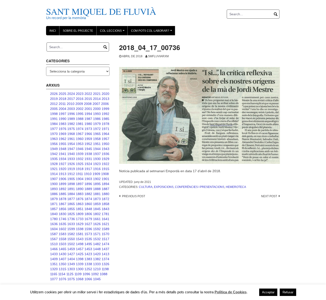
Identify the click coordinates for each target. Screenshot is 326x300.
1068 (80, 279)
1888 (97, 189)
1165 (53, 274)
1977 (54, 129)
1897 (80, 184)
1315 (62, 269)
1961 (71, 139)
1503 (62, 244)
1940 (71, 154)
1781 (105, 214)
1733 (80, 219)
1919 (71, 169)
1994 (88, 114)
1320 (54, 269)
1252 (88, 269)
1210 (97, 269)
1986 (97, 119)
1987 (88, 119)
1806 (88, 214)
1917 (88, 169)
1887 (105, 189)
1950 (105, 144)
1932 (80, 159)
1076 (62, 279)
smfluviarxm (158, 56)
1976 (62, 129)
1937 (97, 154)
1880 (105, 194)
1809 (80, 214)
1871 (54, 204)
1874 (88, 199)
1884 (71, 194)
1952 (88, 144)
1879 (54, 199)
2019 (54, 99)
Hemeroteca (236, 187)
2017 (71, 99)
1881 (97, 194)
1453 (88, 249)
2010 (70, 104)
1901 (105, 179)
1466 (54, 249)
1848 (88, 209)
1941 (62, 154)
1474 (105, 244)
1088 (103, 274)
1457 (80, 249)
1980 (88, 124)
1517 (105, 239)
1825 (71, 214)
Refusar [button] (288, 292)
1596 (88, 229)
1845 (97, 209)
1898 (71, 184)
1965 (97, 134)
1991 (54, 119)
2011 (62, 104)
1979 (97, 124)
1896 (88, 184)
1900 (54, 184)
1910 (88, 174)
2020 (105, 94)
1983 (62, 124)
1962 (62, 139)
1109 (78, 274)
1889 (88, 189)
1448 (97, 249)
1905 (71, 179)
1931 (88, 159)
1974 (80, 129)
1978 (105, 124)
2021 (97, 94)
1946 (80, 149)
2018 (62, 99)
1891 (71, 189)
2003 (71, 109)
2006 (105, 104)
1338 (88, 264)
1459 (71, 249)
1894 (105, 184)
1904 (80, 179)
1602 (62, 229)
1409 (54, 259)
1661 (97, 219)
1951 (97, 144)
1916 (97, 169)
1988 (80, 119)
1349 (71, 264)
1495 (88, 244)
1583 (62, 234)
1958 (97, 139)
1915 (105, 169)
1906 (62, 179)
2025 (62, 94)
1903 (88, 179)
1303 (71, 269)
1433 (54, 254)
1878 (62, 199)
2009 (79, 104)
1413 (105, 254)
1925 (80, 164)
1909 (96, 174)
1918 (80, 169)
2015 (88, 99)
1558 (62, 239)
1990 (62, 119)
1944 (97, 149)
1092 (95, 274)
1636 (54, 224)
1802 (97, 214)
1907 (54, 179)
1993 (97, 114)
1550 (71, 239)
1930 (97, 159)
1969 (62, 134)
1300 (80, 269)
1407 (62, 259)
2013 (105, 99)
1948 (62, 149)
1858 (105, 204)
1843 (105, 209)
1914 (54, 174)
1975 (71, 129)
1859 (97, 204)
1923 (97, 164)
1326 (105, 264)
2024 (71, 94)
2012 (54, 104)
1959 (88, 139)
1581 (80, 234)
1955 (62, 144)
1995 (80, 114)
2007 (96, 104)
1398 (80, 259)
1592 (97, 229)
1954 (71, 144)
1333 (97, 264)
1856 (62, 209)
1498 (80, 244)
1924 (88, 164)
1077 (54, 279)
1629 (80, 224)
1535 (88, 239)
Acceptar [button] (268, 292)
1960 (80, 139)
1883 (80, 194)
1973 (88, 129)
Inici (52, 30)
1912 (71, 174)
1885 (62, 194)
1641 (105, 219)
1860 (88, 204)
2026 (54, 94)
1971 (105, 129)
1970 (54, 134)
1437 (105, 249)
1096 (86, 274)
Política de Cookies (231, 292)
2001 (88, 109)
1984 (54, 124)
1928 (54, 164)
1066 (88, 279)
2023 (80, 94)
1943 (105, 149)
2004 (62, 109)
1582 (71, 234)
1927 (62, 164)
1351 (54, 264)
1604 (54, 229)
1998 (54, 114)
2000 (97, 109)
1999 (105, 109)
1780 (54, 219)
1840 (54, 214)
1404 (71, 259)
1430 (62, 254)
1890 (80, 189)
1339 (80, 264)
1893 (54, 189)
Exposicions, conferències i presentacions (189, 187)
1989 (71, 119)
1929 (105, 159)
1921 (54, 169)
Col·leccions (113, 32)
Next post (269, 196)
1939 (80, 154)
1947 (71, 149)
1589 (105, 229)
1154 (61, 274)
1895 (97, 184)
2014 (97, 99)
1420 (97, 254)
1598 (80, 229)
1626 (97, 224)
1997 (62, 114)
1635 (62, 224)
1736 (71, 219)
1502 (71, 244)
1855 (71, 209)
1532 (97, 239)
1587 (54, 234)
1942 (54, 154)
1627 (88, 224)
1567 (54, 239)
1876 (80, 199)
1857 (54, 209)
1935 (54, 159)
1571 (97, 234)
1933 (71, 159)
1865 (71, 204)
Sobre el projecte (78, 30)
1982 (71, 124)
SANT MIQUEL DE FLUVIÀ (101, 11)
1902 (97, 179)
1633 (71, 224)
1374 (105, 259)
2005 (54, 109)
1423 (88, 254)
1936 (105, 154)
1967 (80, 134)
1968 (71, 134)
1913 (62, 174)
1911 (79, 174)
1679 (88, 219)
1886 (54, 194)
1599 (71, 229)
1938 (88, 154)
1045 (97, 279)
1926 (71, 164)
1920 (62, 169)
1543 (80, 239)
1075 (71, 279)
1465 (62, 249)
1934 (62, 159)
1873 (97, 199)
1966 (88, 134)
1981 (80, 124)
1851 (80, 209)
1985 (105, 119)
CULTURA (145, 187)
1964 (105, 134)
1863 (80, 204)
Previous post (133, 196)
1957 (105, 139)
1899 (62, 184)
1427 (71, 254)
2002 (80, 109)
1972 (97, 129)
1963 (54, 139)
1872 (105, 199)
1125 (70, 274)
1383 (88, 259)
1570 (105, 234)
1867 (62, 204)
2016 (80, 99)
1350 (62, 264)
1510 (54, 244)
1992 (105, 114)
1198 (105, 269)
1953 (80, 144)
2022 (88, 94)
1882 (88, 194)
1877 (71, 199)
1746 (62, 219)
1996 (71, 114)
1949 (54, 149)
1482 (97, 244)
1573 (88, 234)
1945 (88, 149)
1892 (62, 189)
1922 (105, 164)
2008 (88, 104)
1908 (105, 174)
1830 (62, 214)
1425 (80, 254)
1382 (97, 259)
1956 (54, 144)
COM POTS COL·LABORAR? (152, 32)
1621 (105, 224)
